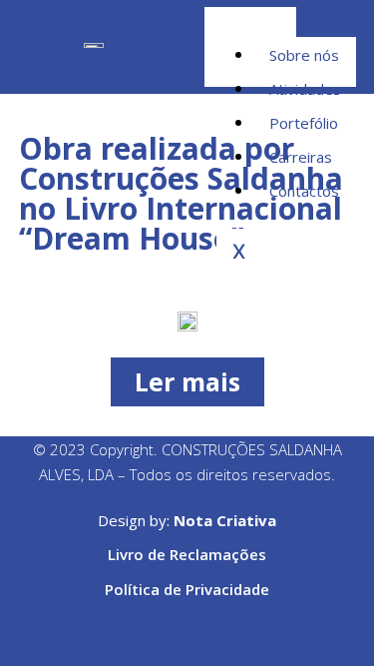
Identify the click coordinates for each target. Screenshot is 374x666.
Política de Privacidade (187, 589)
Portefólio (303, 123)
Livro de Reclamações (187, 554)
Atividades (305, 89)
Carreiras (300, 157)
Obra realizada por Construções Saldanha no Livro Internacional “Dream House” (181, 193)
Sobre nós (304, 55)
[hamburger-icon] (326, 22)
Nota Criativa (225, 520)
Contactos (304, 191)
